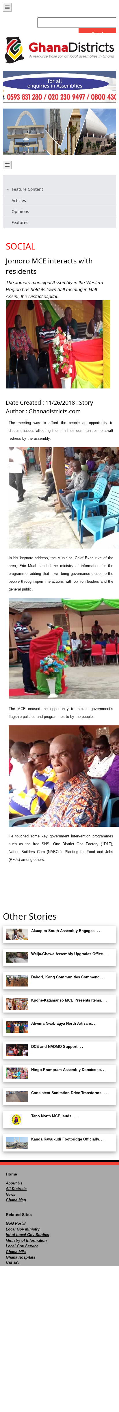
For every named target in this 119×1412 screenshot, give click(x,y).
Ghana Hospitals (20, 1257)
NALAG (12, 1263)
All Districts (16, 1189)
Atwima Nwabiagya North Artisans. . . (64, 1023)
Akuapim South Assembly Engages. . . (65, 931)
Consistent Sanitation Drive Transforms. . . (69, 1093)
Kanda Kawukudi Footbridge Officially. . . (68, 1139)
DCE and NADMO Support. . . (57, 1046)
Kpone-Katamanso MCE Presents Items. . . (69, 1000)
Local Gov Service (22, 1246)
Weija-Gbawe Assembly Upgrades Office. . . (70, 954)
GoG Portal (16, 1223)
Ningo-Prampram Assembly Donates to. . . (69, 1070)
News (10, 1194)
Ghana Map (16, 1200)
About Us (14, 1183)
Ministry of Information (26, 1240)
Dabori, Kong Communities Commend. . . (68, 977)
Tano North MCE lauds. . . (54, 1116)
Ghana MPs (16, 1252)
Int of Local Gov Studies (27, 1235)
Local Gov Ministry (23, 1229)
